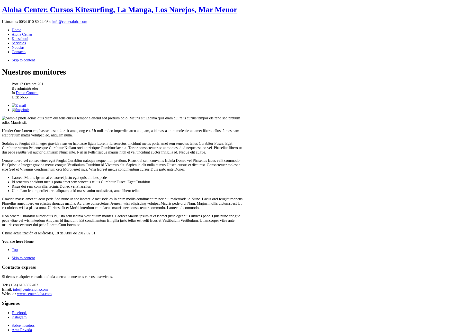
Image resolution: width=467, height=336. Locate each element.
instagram (19, 317)
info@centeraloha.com (69, 21)
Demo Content (27, 93)
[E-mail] (19, 105)
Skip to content (23, 60)
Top (15, 250)
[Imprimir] (20, 110)
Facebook (19, 313)
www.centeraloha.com (34, 294)
